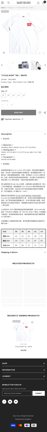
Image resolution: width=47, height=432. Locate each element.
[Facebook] (4, 402)
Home (3, 8)
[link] (12, 302)
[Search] (8, 2)
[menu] (2, 2)
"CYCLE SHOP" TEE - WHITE (23, 347)
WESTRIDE (12, 79)
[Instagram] (10, 402)
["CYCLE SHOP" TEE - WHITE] (23, 331)
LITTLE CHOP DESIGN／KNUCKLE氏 (28, 195)
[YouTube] (16, 402)
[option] (23, 32)
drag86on (27, 419)
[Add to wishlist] (40, 112)
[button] (40, 53)
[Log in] (38, 3)
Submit (38, 393)
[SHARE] (44, 112)
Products (11, 8)
